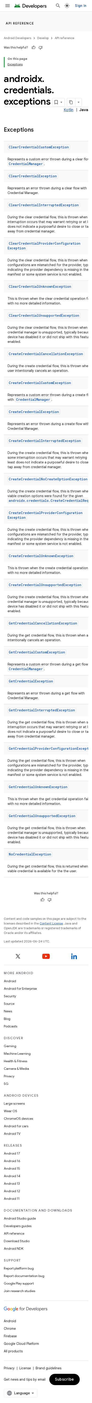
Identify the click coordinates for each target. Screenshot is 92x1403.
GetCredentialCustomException (37, 652)
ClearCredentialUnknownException (40, 286)
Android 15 (12, 1168)
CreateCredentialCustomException (40, 383)
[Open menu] (7, 5)
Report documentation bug (24, 1276)
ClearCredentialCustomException (39, 147)
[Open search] (58, 5)
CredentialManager (26, 164)
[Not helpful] (40, 47)
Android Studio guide (20, 1218)
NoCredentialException (30, 854)
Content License (51, 923)
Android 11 (12, 1198)
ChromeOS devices (18, 1118)
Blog (7, 1019)
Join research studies (19, 1291)
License (25, 1368)
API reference (20, 23)
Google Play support (19, 1283)
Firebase (10, 1336)
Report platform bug (19, 1268)
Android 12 (12, 1191)
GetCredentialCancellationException (43, 623)
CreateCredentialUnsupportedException (45, 585)
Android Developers (17, 38)
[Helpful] (33, 47)
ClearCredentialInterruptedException (44, 205)
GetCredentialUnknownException (38, 787)
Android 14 (12, 1176)
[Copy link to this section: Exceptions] (38, 130)
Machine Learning (17, 1053)
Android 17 (12, 1153)
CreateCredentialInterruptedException (45, 440)
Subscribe (64, 1379)
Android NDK (13, 1248)
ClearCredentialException (33, 176)
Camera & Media (16, 1068)
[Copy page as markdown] (71, 102)
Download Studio (16, 1241)
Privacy (9, 1076)
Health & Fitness (15, 1061)
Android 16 (12, 1161)
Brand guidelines (48, 1368)
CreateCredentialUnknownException (41, 556)
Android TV (12, 1133)
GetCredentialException (31, 681)
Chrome (10, 1328)
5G (6, 1084)
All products (13, 1351)
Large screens (14, 1103)
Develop (43, 38)
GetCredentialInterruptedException (42, 710)
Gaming (10, 1046)
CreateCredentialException (34, 412)
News (8, 1011)
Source (9, 1004)
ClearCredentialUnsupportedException (44, 315)
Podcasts (10, 1026)
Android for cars (16, 1126)
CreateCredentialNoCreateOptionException (48, 479)
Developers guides (17, 1226)
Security (10, 996)
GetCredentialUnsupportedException (42, 816)
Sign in (80, 6)
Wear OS (10, 1111)
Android (10, 981)
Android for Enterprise (20, 988)
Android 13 (12, 1183)
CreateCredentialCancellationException (46, 354)
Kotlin (68, 110)
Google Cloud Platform (21, 1344)
